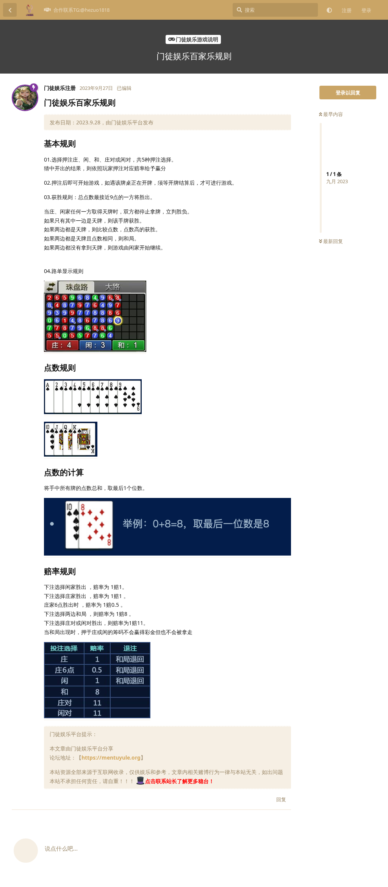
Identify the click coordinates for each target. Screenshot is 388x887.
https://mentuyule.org (111, 757)
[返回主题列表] (10, 10)
